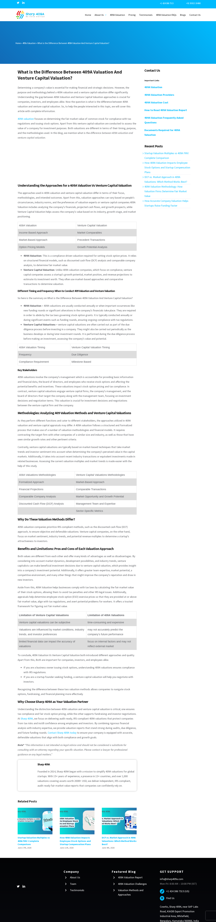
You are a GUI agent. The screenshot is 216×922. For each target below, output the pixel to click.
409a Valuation (29, 41)
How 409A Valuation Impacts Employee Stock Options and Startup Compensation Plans (77, 819)
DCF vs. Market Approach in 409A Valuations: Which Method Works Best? (119, 819)
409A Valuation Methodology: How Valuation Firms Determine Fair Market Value (165, 189)
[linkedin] (23, 2)
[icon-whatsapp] (5, 910)
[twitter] (18, 2)
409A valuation (26, 116)
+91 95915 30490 (193, 3)
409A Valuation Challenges (132, 881)
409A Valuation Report (130, 875)
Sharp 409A (27, 716)
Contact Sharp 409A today (62, 730)
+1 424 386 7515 (172, 3)
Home (18, 41)
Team (73, 881)
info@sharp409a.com (171, 877)
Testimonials (77, 888)
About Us (75, 875)
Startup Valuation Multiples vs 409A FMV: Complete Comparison (35, 819)
